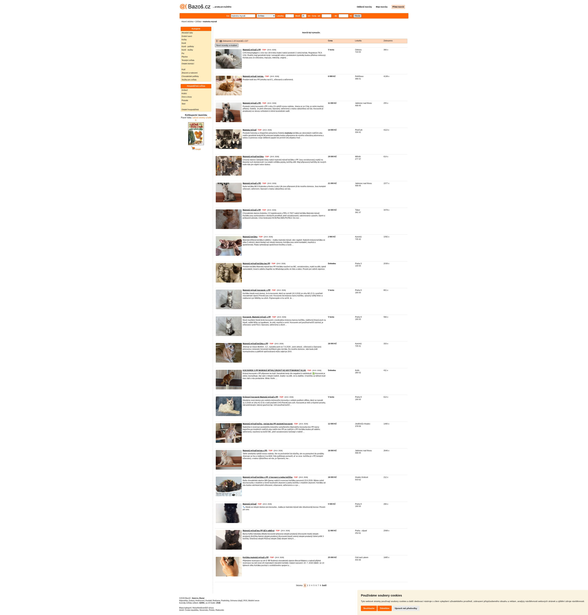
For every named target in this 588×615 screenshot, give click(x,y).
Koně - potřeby (188, 46)
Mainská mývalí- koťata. (253, 76)
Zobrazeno (388, 41)
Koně (184, 43)
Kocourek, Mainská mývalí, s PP (257, 317)
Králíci (184, 93)
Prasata (185, 100)
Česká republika (191, 610)
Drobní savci (187, 36)
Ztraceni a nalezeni (190, 73)
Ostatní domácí (188, 64)
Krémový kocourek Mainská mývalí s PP (260, 397)
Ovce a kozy (187, 97)
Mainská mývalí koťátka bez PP (256, 263)
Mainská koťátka (250, 237)
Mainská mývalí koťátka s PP (255, 344)
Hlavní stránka (187, 22)
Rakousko (220, 610)
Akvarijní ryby (187, 33)
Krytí (183, 69)
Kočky (184, 40)
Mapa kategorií (185, 608)
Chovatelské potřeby (190, 76)
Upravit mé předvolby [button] (406, 608)
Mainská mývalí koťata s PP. (255, 451)
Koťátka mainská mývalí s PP (256, 557)
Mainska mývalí (249, 130)
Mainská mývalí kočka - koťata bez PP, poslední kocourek (268, 424)
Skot (183, 104)
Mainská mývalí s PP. (252, 103)
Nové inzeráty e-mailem (226, 45)
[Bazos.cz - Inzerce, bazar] (195, 9)
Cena (330, 41)
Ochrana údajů (236, 601)
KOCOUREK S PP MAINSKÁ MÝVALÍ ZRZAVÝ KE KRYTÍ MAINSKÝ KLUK (274, 370)
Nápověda (183, 601)
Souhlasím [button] (368, 608)
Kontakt (208, 601)
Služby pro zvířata (189, 80)
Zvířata (198, 22)
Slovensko (203, 610)
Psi (183, 53)
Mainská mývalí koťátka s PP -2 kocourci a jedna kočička (267, 477)
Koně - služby (187, 50)
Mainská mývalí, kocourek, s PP (256, 290)
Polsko (212, 610)
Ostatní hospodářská (190, 110)
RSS (245, 601)
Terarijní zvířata (188, 60)
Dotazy (191, 601)
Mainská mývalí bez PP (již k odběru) (258, 531)
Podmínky (225, 601)
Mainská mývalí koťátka (253, 157)
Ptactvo (185, 57)
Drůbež (185, 90)
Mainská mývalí (249, 504)
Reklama (216, 601)
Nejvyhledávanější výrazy (203, 608)
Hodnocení (200, 601)
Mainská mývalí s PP (252, 50)
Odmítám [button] (384, 608)
